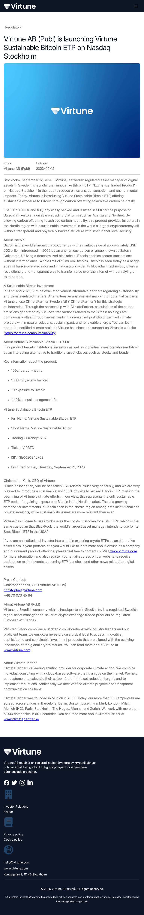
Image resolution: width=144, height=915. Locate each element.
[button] (135, 5)
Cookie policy (13, 839)
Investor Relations (16, 806)
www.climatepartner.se (21, 719)
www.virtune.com (123, 551)
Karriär (8, 812)
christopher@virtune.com (23, 590)
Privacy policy (13, 834)
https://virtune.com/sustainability (30, 333)
